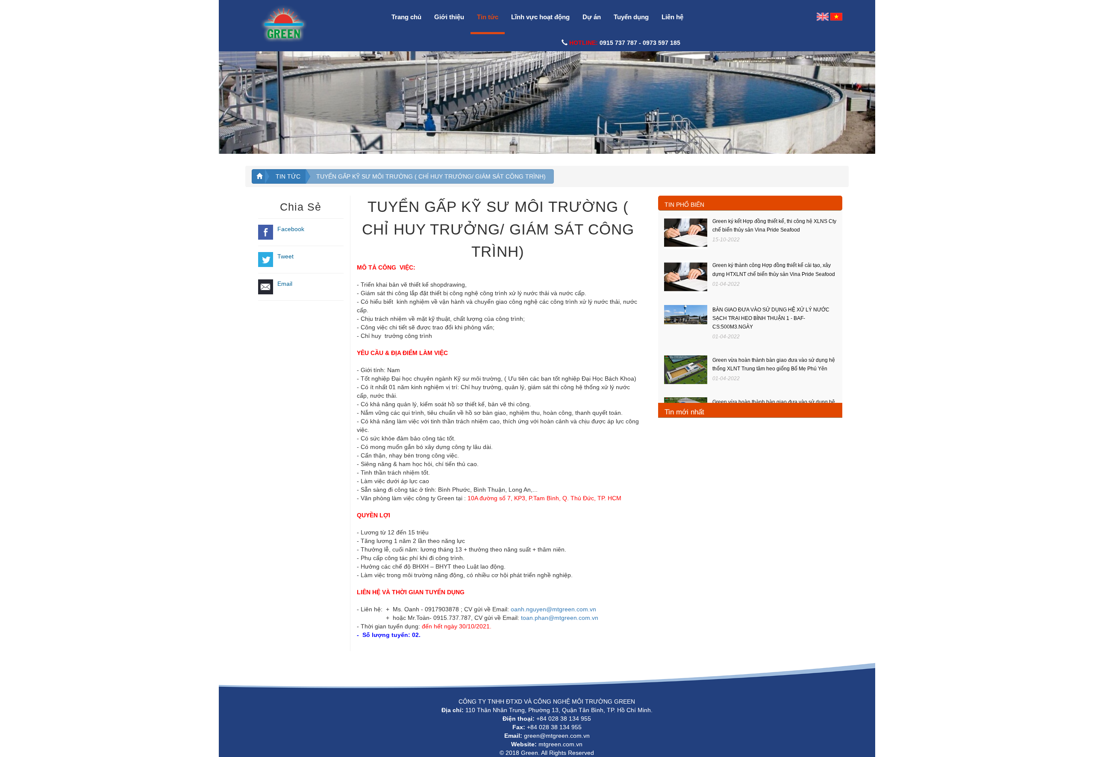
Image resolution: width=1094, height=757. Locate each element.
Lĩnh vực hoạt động (540, 17)
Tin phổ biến (684, 204)
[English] (823, 16)
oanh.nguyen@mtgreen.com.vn (553, 609)
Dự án (591, 17)
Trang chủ (406, 17)
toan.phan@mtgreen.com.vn (559, 617)
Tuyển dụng (631, 17)
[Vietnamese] (836, 16)
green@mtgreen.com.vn (557, 735)
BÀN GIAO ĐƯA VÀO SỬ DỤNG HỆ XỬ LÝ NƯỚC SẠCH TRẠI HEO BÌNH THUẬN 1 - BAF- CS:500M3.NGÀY (770, 318)
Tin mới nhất (684, 412)
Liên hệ (672, 17)
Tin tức (487, 17)
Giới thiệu (449, 17)
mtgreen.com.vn (560, 744)
